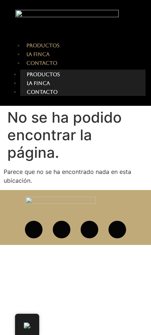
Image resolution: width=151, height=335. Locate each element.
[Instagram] (61, 229)
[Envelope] (117, 229)
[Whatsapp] (89, 229)
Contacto (42, 92)
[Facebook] (34, 229)
